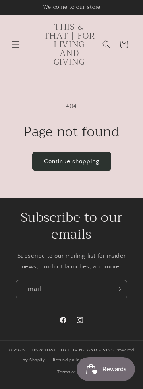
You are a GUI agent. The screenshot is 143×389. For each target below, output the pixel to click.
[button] (16, 44)
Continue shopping (71, 161)
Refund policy (68, 360)
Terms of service (75, 372)
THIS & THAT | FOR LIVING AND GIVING (71, 350)
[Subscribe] (118, 289)
